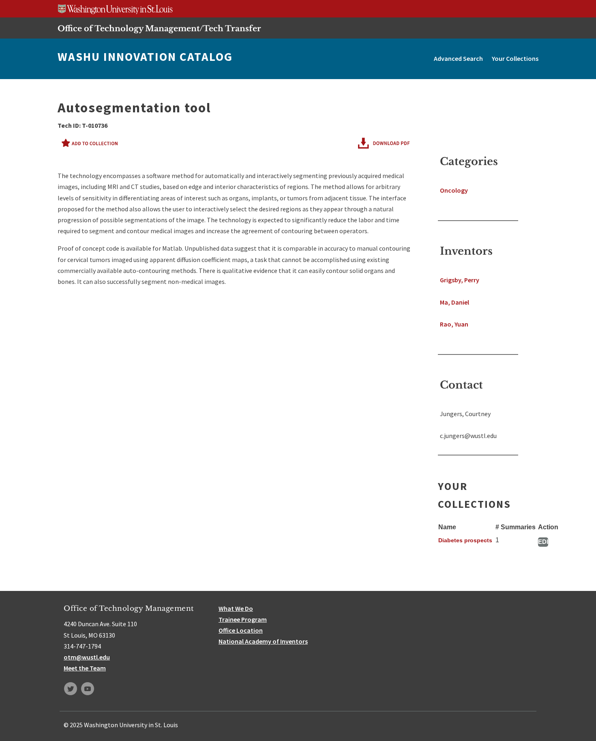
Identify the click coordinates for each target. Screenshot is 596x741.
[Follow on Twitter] (70, 689)
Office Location (241, 630)
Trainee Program (243, 619)
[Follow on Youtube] (87, 689)
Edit (543, 541)
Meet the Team (85, 668)
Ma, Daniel (454, 302)
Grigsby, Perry (459, 280)
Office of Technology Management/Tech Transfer (159, 28)
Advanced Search (458, 58)
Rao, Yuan (454, 324)
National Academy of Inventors (263, 641)
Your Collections (515, 58)
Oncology (454, 190)
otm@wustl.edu (87, 657)
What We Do (236, 608)
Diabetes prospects (465, 540)
